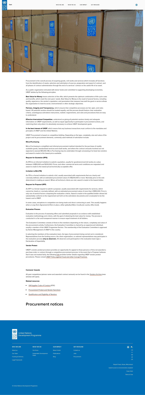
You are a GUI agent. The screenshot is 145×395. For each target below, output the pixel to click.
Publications (56, 353)
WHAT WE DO (72, 5)
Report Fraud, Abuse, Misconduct (123, 364)
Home (13, 18)
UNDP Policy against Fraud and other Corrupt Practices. (66, 257)
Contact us (77, 350)
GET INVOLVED (95, 5)
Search (140, 5)
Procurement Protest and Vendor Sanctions (44, 290)
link (58, 254)
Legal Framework (17, 360)
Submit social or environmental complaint (121, 368)
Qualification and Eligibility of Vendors (43, 294)
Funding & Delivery (17, 357)
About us (14, 350)
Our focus (35, 350)
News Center (57, 350)
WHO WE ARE (60, 5)
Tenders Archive (96, 274)
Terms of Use (129, 374)
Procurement (77, 357)
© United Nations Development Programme (25, 386)
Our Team (15, 353)
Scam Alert (130, 371)
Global (136, 5)
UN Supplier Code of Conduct (40, 285)
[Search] (132, 353)
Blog (54, 357)
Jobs (75, 353)
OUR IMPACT (83, 5)
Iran (10, 5)
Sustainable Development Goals (40, 354)
